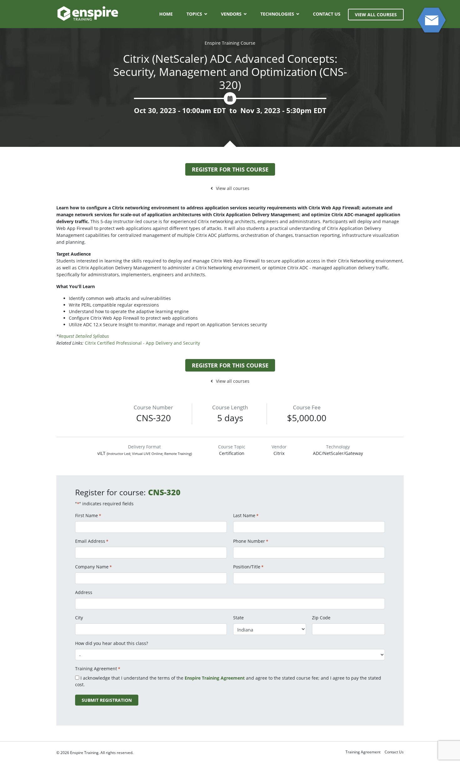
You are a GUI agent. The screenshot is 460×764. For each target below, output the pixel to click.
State (238, 618)
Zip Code (321, 618)
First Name (88, 515)
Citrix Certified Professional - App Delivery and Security (142, 343)
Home (166, 14)
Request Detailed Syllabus (84, 336)
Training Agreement (363, 752)
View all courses (232, 188)
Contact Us (326, 14)
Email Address (91, 541)
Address (83, 592)
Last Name (245, 515)
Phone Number (250, 541)
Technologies (277, 14)
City (79, 618)
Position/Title (248, 567)
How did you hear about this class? (111, 643)
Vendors (231, 14)
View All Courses (376, 14)
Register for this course (230, 169)
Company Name (93, 567)
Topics (194, 14)
